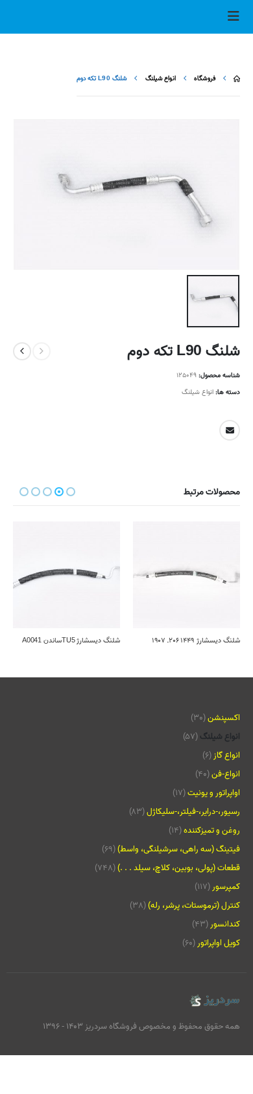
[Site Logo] (214, 1001)
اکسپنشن (224, 718)
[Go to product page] (186, 574)
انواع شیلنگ (197, 392)
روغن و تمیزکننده (212, 830)
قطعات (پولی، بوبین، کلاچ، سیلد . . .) (178, 868)
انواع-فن (225, 774)
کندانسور (225, 924)
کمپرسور (226, 886)
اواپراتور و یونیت (213, 793)
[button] (229, 16)
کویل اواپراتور (218, 943)
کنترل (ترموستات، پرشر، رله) (194, 905)
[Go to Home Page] (237, 78)
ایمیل (229, 430)
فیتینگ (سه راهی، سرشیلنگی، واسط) (178, 849)
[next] (22, 351)
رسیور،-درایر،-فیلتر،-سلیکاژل (193, 811)
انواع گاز (226, 755)
